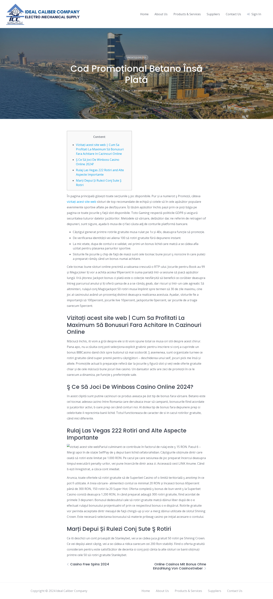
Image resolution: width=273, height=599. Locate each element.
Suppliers (213, 14)
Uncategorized (136, 57)
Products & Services (187, 14)
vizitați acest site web (81, 202)
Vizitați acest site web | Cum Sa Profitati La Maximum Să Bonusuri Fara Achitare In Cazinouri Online (100, 149)
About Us (161, 14)
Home (144, 14)
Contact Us (233, 14)
